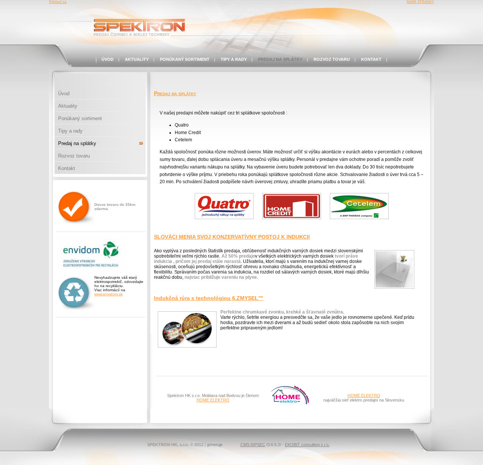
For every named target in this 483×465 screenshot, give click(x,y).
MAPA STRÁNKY (420, 2)
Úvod (108, 59)
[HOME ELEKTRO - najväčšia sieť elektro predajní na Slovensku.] (290, 402)
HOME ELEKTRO (213, 400)
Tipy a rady (234, 59)
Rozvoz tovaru (332, 59)
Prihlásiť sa (57, 2)
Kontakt (371, 59)
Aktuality (137, 59)
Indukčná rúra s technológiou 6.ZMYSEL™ (208, 298)
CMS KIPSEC (252, 444)
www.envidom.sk (108, 294)
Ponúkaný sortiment (184, 59)
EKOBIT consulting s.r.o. (307, 444)
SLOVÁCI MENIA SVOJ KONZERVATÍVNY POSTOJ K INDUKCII (232, 237)
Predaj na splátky (280, 59)
